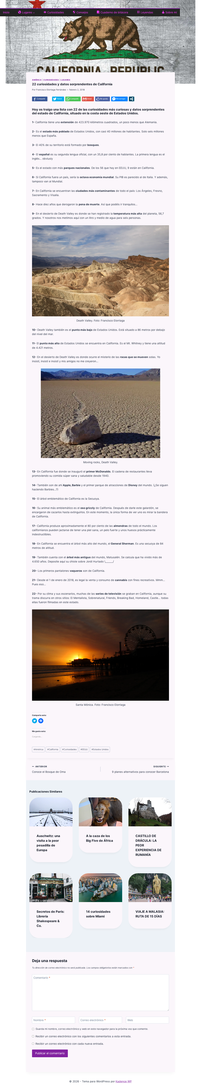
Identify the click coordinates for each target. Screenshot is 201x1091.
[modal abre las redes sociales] (131, 99)
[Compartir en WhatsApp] (73, 99)
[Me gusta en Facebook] (102, 99)
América (36, 80)
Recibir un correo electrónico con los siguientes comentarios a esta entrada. (83, 1036)
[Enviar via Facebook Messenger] (119, 99)
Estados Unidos (100, 749)
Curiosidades (51, 80)
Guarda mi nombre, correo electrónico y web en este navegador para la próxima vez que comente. (92, 1028)
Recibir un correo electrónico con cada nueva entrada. (69, 1043)
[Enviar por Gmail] (88, 99)
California (52, 749)
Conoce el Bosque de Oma (49, 769)
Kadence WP (124, 1081)
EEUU (84, 749)
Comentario (41, 977)
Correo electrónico (93, 1020)
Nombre (39, 1020)
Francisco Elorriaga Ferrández (51, 89)
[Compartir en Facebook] (39, 99)
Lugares (65, 80)
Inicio (6, 12)
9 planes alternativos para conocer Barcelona (140, 769)
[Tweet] (58, 99)
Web (130, 1020)
